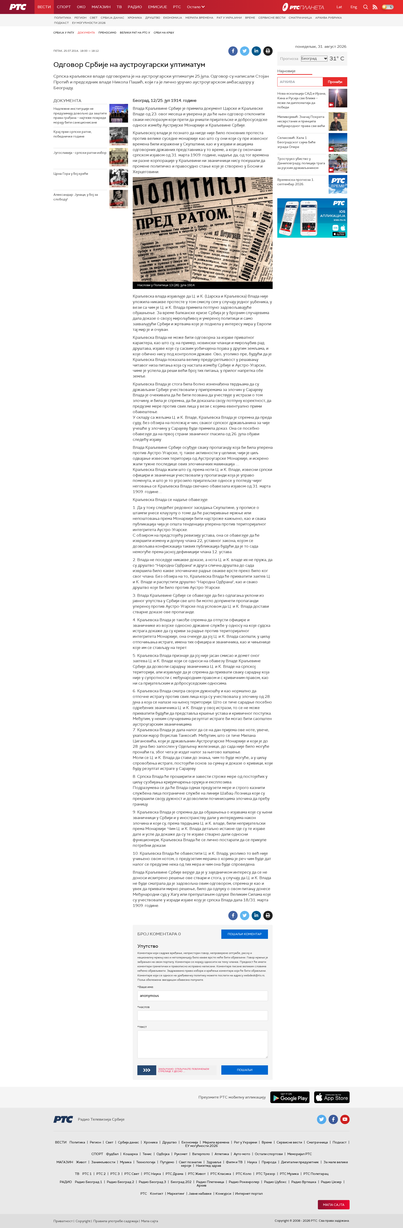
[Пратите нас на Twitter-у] (321, 1119)
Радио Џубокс (275, 1182)
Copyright (83, 1221)
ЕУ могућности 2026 (89, 23)
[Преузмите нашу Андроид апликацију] (289, 1097)
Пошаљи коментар (245, 934)
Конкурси (223, 1193)
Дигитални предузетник (300, 1162)
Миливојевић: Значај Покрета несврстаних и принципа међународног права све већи (301, 121)
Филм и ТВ (234, 1162)
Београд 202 (181, 1182)
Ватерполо (201, 1154)
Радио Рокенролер (244, 1182)
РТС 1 (87, 1174)
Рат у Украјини (229, 18)
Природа (269, 1162)
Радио (135, 6)
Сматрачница (300, 18)
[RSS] (375, 7)
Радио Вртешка (303, 1182)
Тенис (147, 1154)
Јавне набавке (200, 1193)
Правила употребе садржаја (115, 1221)
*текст (142, 1027)
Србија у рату (63, 32)
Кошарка (130, 1154)
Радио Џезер (331, 1182)
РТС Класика (220, 1174)
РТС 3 (115, 1174)
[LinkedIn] (256, 51)
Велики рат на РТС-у (135, 32)
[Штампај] (268, 51)
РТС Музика (289, 1174)
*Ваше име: (145, 987)
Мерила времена (199, 18)
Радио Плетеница (210, 1182)
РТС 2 (101, 1174)
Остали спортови (269, 1154)
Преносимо (107, 32)
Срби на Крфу (164, 32)
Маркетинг (175, 1193)
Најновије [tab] (286, 71)
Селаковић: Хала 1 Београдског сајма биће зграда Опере (296, 142)
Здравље (213, 1162)
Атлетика (222, 1154)
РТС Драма (174, 1174)
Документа (86, 32)
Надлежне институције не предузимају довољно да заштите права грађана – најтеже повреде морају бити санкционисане (80, 115)
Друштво (152, 18)
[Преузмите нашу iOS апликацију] (332, 1097)
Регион (80, 18)
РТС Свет (131, 1174)
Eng (354, 6)
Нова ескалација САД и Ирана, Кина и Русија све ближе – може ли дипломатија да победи (301, 100)
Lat (339, 6)
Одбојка (163, 1154)
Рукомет (181, 1154)
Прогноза (289, 58)
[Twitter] (244, 51)
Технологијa (145, 1162)
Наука (252, 1162)
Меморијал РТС (299, 1154)
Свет (93, 18)
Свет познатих (190, 1162)
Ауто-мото (242, 1154)
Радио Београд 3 (152, 1182)
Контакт (156, 1193)
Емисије (157, 6)
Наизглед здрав (208, 1165)
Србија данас (112, 18)
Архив (201, 1185)
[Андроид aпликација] (312, 218)
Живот (81, 1162)
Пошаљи (245, 1070)
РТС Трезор (265, 1174)
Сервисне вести (271, 18)
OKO (81, 6)
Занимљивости (103, 1162)
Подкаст (61, 23)
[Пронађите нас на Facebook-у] (333, 1119)
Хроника (135, 18)
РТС (177, 6)
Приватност (63, 1221)
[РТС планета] (303, 7)
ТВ (119, 6)
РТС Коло (243, 1174)
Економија (172, 18)
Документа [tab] (67, 100)
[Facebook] (233, 51)
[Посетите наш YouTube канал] (345, 1119)
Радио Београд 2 (120, 1182)
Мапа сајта (333, 1205)
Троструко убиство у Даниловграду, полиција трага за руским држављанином (301, 163)
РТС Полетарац (315, 1174)
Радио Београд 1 (88, 1182)
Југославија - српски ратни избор (80, 153)
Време (250, 18)
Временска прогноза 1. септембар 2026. (295, 182)
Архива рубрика (328, 18)
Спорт (64, 6)
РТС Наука (152, 1174)
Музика (126, 1162)
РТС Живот (197, 1174)
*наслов (143, 1007)
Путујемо (167, 1162)
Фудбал (112, 1154)
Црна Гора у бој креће (70, 174)
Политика (62, 18)
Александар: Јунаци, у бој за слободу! (75, 196)
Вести (44, 6)
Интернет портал (249, 1193)
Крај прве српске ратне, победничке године (72, 134)
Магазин (101, 6)
